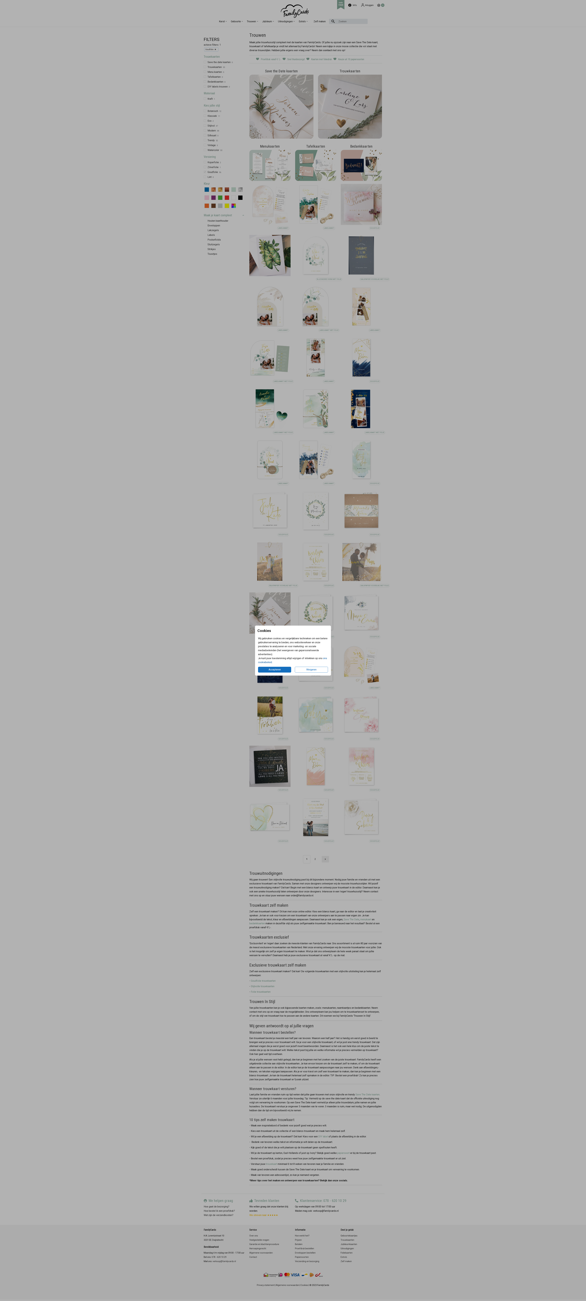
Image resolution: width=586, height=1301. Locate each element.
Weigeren (311, 669)
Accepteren (275, 669)
